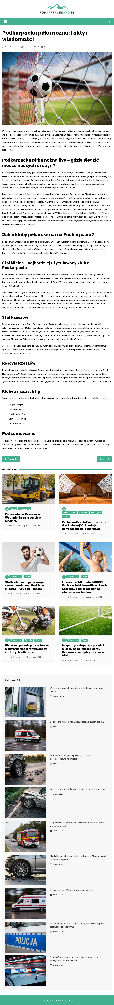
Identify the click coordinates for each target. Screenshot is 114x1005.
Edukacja (83, 513)
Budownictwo (69, 513)
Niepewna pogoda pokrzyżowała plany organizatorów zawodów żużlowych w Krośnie (27, 649)
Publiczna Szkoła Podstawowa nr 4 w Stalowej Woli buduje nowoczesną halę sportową (85, 525)
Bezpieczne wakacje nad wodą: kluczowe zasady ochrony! (77, 722)
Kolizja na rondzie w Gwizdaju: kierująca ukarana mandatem (78, 789)
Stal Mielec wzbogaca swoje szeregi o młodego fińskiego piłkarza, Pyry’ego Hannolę (24, 585)
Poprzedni (12, 459)
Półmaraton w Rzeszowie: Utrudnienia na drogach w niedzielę (23, 518)
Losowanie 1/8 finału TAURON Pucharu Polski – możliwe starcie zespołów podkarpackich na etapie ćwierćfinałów (84, 587)
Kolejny (103, 459)
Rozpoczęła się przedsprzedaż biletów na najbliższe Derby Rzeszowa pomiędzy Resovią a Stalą (83, 650)
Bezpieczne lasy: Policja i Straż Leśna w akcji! (71, 890)
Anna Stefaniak (11, 47)
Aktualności (16, 577)
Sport (46, 47)
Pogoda (28, 640)
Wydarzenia (25, 509)
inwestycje (96, 513)
